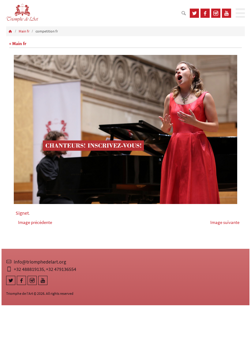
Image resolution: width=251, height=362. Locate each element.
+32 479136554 (61, 269)
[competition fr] (125, 129)
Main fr (24, 31)
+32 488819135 (29, 269)
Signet (22, 213)
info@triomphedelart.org (40, 262)
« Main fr (17, 43)
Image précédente (35, 222)
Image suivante (224, 222)
